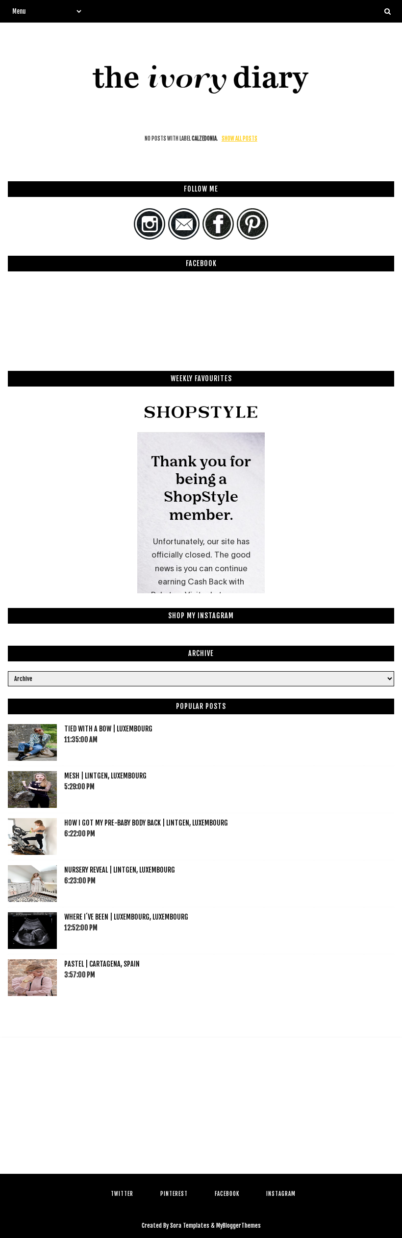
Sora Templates (189, 1225)
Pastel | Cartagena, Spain (102, 964)
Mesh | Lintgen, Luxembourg (105, 776)
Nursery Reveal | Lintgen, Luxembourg (119, 870)
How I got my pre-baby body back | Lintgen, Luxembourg (146, 823)
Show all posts (239, 138)
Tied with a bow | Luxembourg (108, 729)
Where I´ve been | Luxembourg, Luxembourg (126, 917)
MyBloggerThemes (238, 1225)
